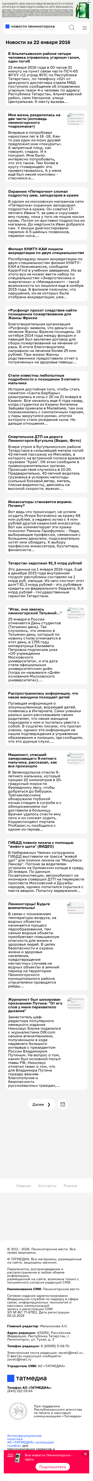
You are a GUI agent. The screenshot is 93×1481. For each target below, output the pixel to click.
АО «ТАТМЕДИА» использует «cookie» (30, 1443)
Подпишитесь (52, 1466)
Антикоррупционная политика (24, 1437)
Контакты (47, 1185)
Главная (23, 1185)
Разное (70, 1185)
